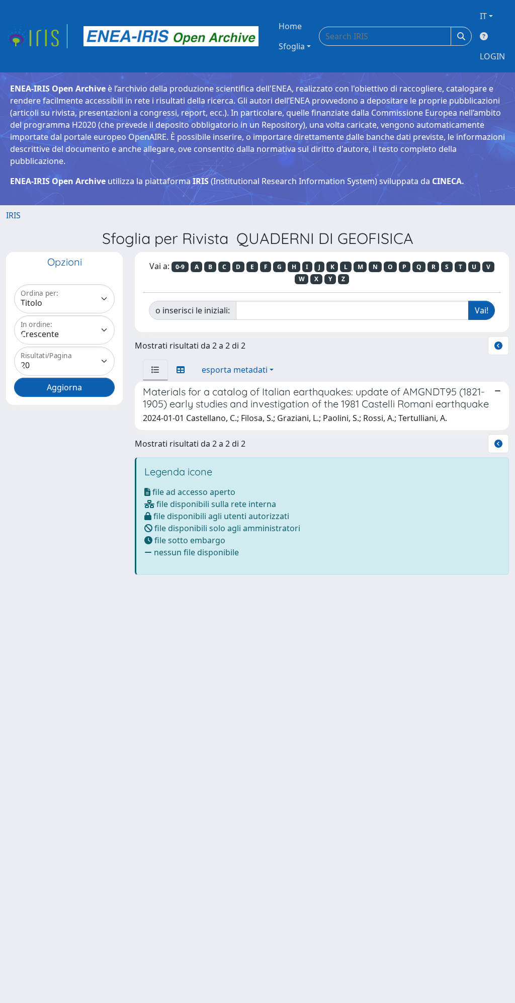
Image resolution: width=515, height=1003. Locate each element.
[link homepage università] (171, 36)
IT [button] (483, 16)
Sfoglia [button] (292, 46)
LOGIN (492, 56)
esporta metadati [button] (235, 369)
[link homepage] (36, 36)
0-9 (180, 267)
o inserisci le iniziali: (192, 310)
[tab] (155, 369)
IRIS (13, 215)
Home (290, 26)
